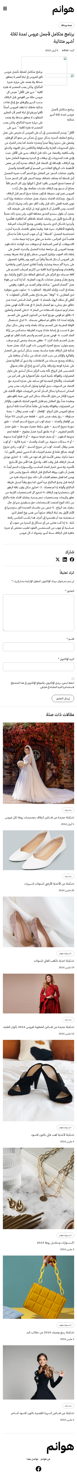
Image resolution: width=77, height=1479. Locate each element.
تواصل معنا (32, 1459)
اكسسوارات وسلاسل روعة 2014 (55, 1243)
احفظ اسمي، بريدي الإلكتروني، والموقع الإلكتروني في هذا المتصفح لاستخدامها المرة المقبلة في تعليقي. (42, 685)
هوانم (63, 9)
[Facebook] (38, 1469)
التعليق (69, 591)
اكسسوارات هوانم (65, 953)
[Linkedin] (65, 559)
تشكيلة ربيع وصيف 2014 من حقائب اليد (50, 1332)
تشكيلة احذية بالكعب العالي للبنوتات (54, 961)
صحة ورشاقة (66, 25)
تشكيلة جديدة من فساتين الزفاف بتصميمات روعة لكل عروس (39, 817)
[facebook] (72, 559)
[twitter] (58, 559)
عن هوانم (45, 1459)
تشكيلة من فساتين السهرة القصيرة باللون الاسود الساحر (42, 1413)
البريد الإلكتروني (66, 659)
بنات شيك (68, 810)
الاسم (70, 639)
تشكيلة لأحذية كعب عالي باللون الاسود (52, 1135)
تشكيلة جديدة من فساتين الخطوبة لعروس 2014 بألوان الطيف (38, 1027)
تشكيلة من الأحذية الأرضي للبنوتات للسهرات (49, 884)
